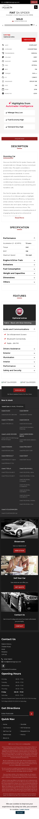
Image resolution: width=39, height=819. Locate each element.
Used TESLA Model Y (8, 476)
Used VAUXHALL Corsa (27, 476)
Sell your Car (7, 731)
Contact (19, 626)
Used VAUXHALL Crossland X (25, 485)
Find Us (23, 734)
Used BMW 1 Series (26, 414)
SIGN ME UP (19, 390)
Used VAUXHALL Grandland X (25, 496)
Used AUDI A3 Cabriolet (9, 414)
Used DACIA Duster (26, 423)
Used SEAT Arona (25, 459)
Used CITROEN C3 (7, 423)
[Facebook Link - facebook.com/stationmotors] (3, 666)
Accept (20, 812)
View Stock (19, 550)
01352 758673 (8, 659)
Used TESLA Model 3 (8, 472)
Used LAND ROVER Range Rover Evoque (10, 438)
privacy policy (27, 744)
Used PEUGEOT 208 (26, 450)
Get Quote (19, 587)
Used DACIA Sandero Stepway (26, 428)
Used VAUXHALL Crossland (25, 480)
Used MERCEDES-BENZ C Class (28, 440)
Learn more (24, 809)
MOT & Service (25, 728)
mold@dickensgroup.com (11, 2)
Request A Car (25, 731)
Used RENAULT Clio (8, 463)
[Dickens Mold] (7, 7)
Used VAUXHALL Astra (27, 472)
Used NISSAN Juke (8, 450)
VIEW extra (29, 40)
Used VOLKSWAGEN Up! (9, 513)
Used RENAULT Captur (9, 459)
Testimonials (7, 734)
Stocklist (23, 724)
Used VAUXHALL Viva (26, 504)
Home (5, 724)
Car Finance (7, 728)
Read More (19, 218)
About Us (6, 738)
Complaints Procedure (9, 669)
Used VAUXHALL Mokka (27, 500)
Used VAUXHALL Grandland (25, 490)
